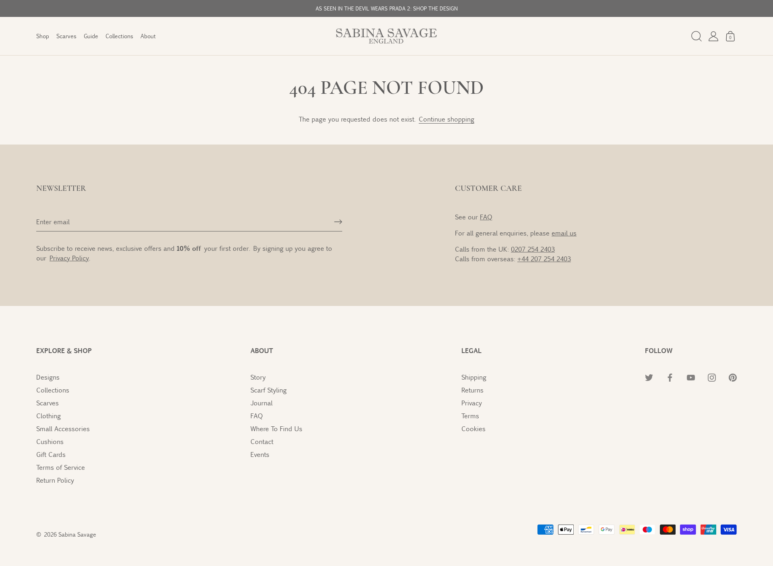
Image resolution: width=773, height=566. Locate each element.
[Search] (696, 36)
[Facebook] (670, 377)
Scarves (66, 36)
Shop (42, 36)
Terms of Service (60, 467)
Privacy (471, 403)
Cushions (50, 441)
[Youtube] (691, 377)
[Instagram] (712, 377)
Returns (472, 390)
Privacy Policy (69, 258)
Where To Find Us (276, 428)
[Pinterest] (733, 377)
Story (258, 377)
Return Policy (55, 480)
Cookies (473, 428)
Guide (91, 36)
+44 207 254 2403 (544, 258)
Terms (470, 415)
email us (564, 233)
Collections (119, 36)
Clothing (48, 415)
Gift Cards (51, 454)
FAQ (486, 217)
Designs (48, 377)
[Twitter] (649, 377)
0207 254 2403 (533, 249)
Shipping (473, 377)
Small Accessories (63, 428)
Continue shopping (446, 119)
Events (259, 454)
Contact (261, 441)
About (148, 36)
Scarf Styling (268, 390)
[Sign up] (338, 222)
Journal (261, 403)
